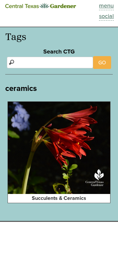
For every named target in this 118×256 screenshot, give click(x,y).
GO (102, 62)
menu (106, 5)
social (106, 16)
